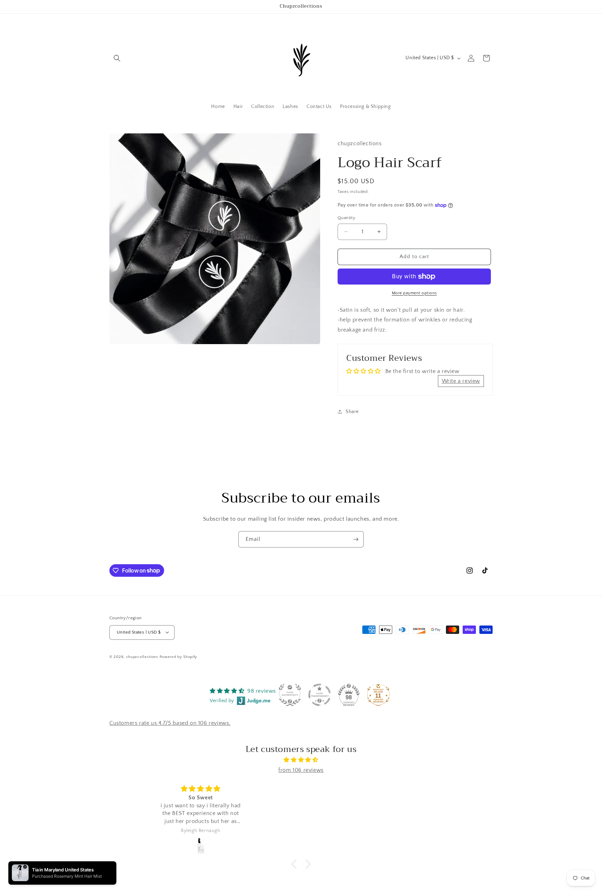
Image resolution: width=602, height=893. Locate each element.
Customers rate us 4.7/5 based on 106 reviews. (170, 723)
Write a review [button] (461, 381)
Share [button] (352, 411)
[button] (117, 58)
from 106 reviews (301, 770)
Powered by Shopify (179, 656)
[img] (301, 760)
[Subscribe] (355, 539)
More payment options (414, 293)
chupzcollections (142, 656)
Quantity (346, 217)
